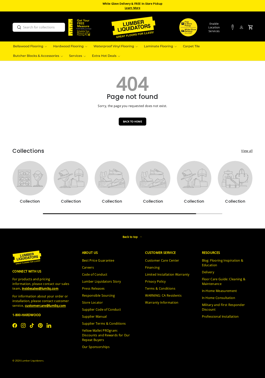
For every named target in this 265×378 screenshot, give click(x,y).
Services (75, 56)
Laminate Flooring (158, 46)
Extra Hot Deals (104, 56)
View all (247, 151)
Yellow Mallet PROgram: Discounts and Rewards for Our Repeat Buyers (106, 335)
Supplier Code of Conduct (101, 309)
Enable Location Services (214, 27)
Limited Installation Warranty (167, 274)
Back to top (131, 237)
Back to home (132, 121)
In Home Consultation (218, 298)
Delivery (208, 272)
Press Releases (93, 288)
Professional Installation (220, 316)
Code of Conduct (94, 274)
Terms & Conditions (160, 288)
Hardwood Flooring (68, 46)
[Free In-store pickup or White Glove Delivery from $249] (188, 27)
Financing (152, 267)
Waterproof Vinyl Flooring (114, 46)
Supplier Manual (94, 316)
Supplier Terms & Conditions (104, 323)
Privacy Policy (155, 281)
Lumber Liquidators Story (101, 281)
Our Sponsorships (96, 347)
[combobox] (39, 27)
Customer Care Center (162, 260)
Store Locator (92, 302)
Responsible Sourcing (98, 295)
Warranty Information (161, 302)
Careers (88, 267)
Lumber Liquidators (32, 360)
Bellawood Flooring (28, 46)
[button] (251, 27)
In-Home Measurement (219, 291)
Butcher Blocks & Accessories (36, 56)
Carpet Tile (191, 46)
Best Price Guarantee (98, 260)
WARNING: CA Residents (163, 295)
